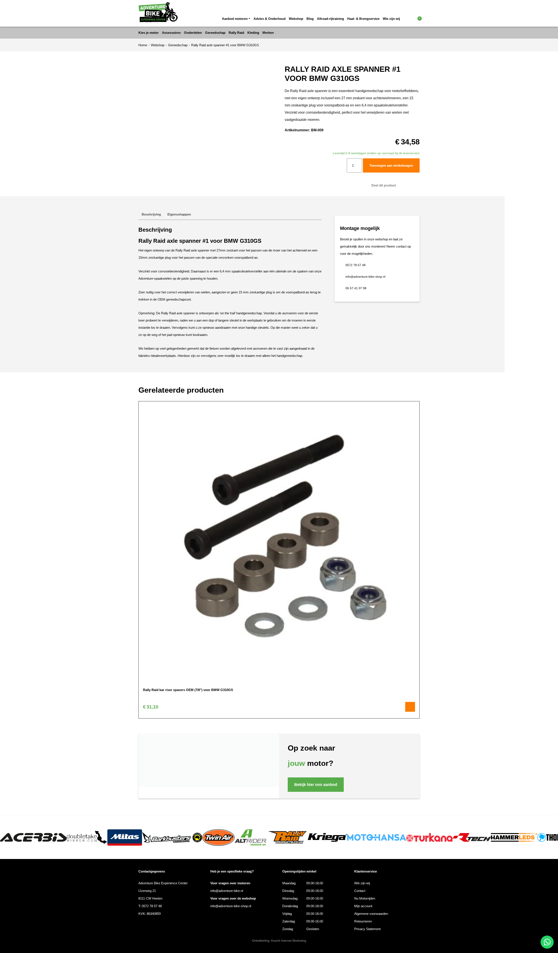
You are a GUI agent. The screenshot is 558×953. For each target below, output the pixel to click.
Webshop (296, 19)
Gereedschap (177, 45)
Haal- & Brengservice (363, 19)
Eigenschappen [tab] (179, 214)
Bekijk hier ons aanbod (315, 784)
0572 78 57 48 (355, 265)
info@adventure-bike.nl (226, 891)
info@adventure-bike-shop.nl (365, 276)
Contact (359, 891)
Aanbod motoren (235, 19)
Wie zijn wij (391, 19)
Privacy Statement (367, 929)
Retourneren (363, 921)
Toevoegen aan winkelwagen (391, 165)
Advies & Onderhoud (269, 19)
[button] (410, 18)
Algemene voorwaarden (371, 913)
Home (142, 45)
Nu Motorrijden (364, 898)
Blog (310, 19)
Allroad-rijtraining (330, 19)
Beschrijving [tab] (151, 214)
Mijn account (363, 906)
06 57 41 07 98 (355, 288)
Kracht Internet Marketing (288, 940)
